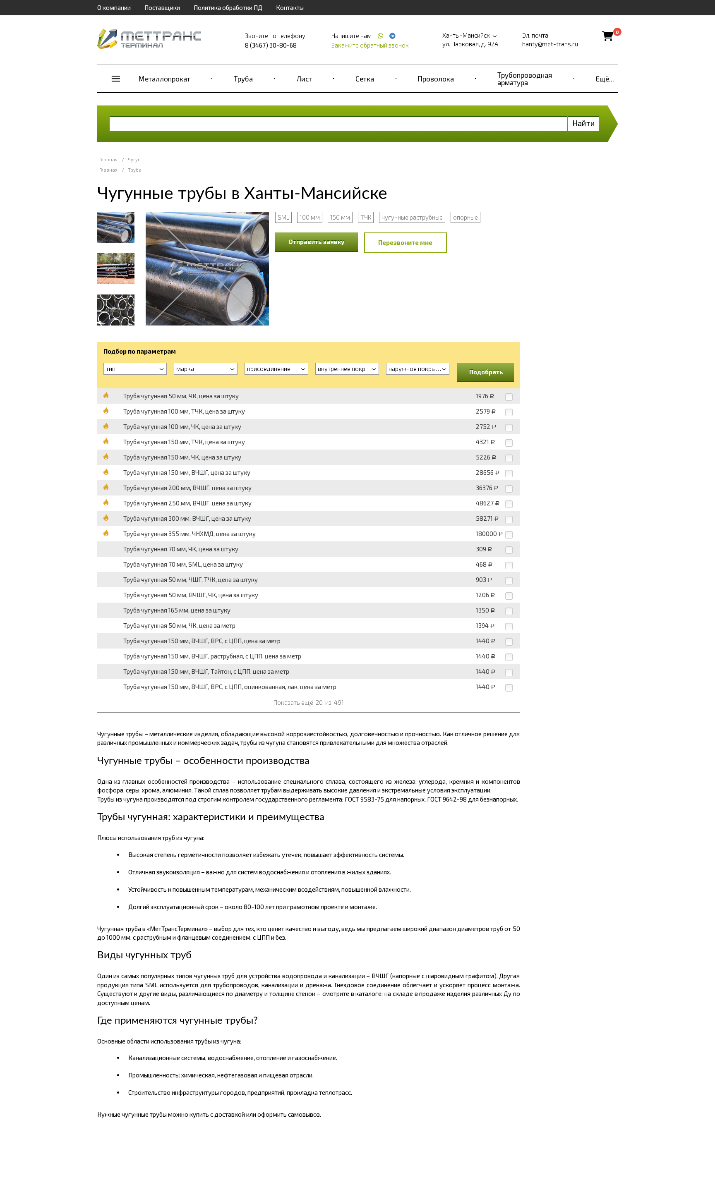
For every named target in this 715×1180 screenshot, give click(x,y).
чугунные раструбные (412, 217)
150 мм (340, 217)
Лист (304, 78)
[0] (607, 36)
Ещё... (605, 78)
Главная (108, 159)
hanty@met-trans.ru (550, 44)
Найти (583, 123)
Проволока (436, 78)
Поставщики (162, 7)
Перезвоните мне (405, 242)
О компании (114, 7)
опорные (465, 217)
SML (283, 217)
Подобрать (486, 372)
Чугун (134, 159)
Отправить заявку (316, 241)
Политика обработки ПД (228, 7)
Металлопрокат (164, 78)
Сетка (364, 78)
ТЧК (365, 217)
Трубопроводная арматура (524, 78)
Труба (243, 78)
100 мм (310, 217)
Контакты (290, 7)
